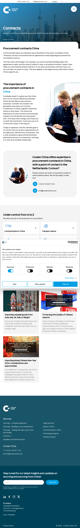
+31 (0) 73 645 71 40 (23, 1)
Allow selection (40, 284)
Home (5, 39)
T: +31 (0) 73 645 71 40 (12, 450)
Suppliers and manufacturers (14, 439)
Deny (14, 284)
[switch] (30, 270)
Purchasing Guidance (51, 433)
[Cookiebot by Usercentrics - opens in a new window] (69, 242)
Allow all (65, 284)
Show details (69, 278)
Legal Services (48, 423)
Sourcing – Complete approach (15, 423)
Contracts (7, 436)
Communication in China (52, 430)
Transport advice (49, 437)
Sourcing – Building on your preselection (18, 427)
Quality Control (48, 427)
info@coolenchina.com (40, 1)
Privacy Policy (8, 526)
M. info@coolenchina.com (12, 454)
